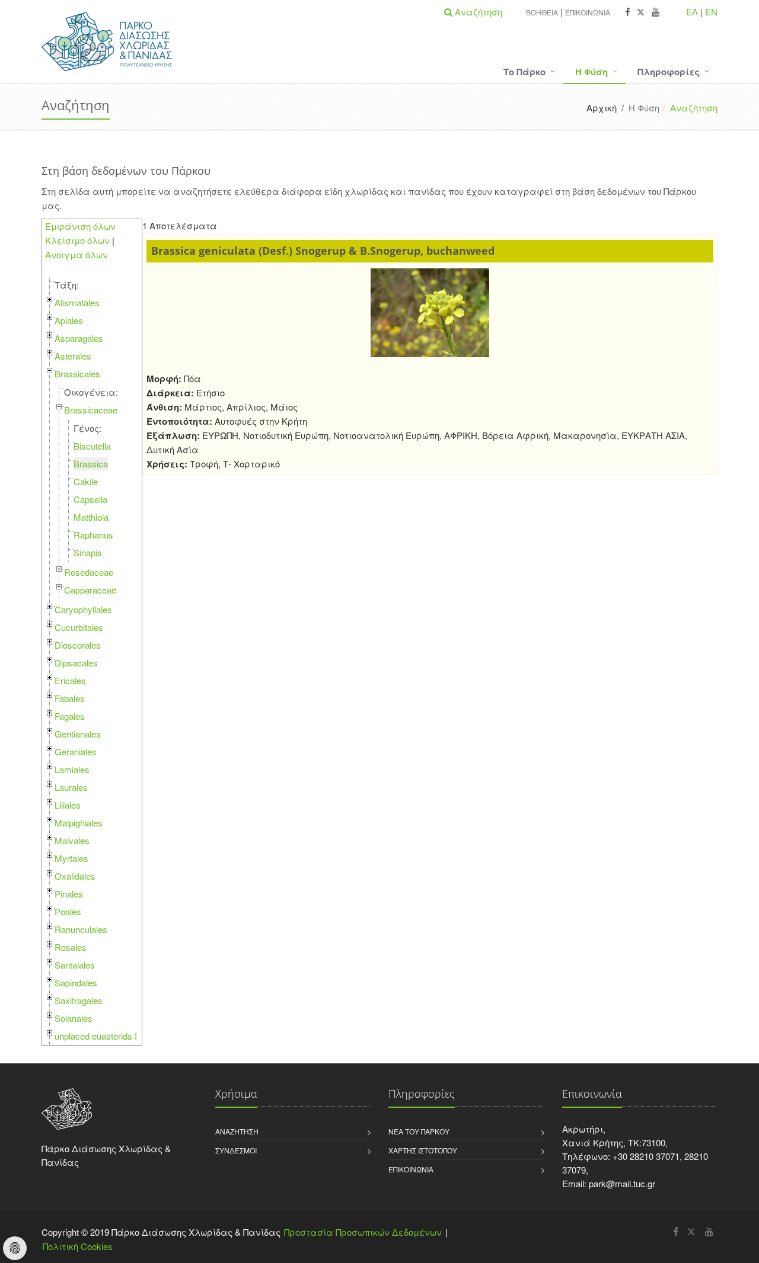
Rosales (71, 947)
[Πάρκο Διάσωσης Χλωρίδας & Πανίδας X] (641, 12)
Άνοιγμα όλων (76, 254)
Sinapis (88, 552)
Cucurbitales (79, 627)
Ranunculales (81, 929)
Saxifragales (79, 1000)
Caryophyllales (83, 609)
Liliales (68, 805)
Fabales (70, 698)
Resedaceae (88, 572)
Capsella (90, 499)
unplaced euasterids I (96, 1036)
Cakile (86, 481)
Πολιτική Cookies (78, 1246)
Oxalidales (75, 876)
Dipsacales (76, 662)
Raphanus (93, 534)
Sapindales (76, 982)
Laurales (71, 787)
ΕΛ (692, 11)
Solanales (74, 1018)
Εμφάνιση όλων (80, 226)
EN (711, 11)
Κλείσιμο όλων (77, 240)
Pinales (69, 893)
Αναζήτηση (237, 1131)
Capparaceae (90, 590)
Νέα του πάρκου (418, 1131)
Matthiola (91, 517)
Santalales (75, 965)
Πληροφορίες (668, 71)
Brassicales (77, 373)
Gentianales (78, 733)
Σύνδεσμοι (236, 1150)
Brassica (91, 463)
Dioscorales (78, 645)
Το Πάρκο (524, 71)
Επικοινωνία (587, 12)
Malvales (72, 840)
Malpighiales (79, 822)
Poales (68, 911)
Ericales (70, 680)
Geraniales (76, 751)
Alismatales (77, 302)
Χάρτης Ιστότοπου (422, 1150)
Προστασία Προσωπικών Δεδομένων (363, 1232)
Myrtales (71, 858)
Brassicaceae (90, 409)
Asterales (73, 356)
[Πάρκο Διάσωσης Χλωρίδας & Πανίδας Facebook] (627, 12)
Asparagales (79, 338)
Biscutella (92, 446)
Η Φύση (591, 71)
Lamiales (72, 769)
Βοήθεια (542, 12)
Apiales (69, 320)
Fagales (70, 716)
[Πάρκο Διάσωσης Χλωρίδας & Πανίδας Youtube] (655, 12)
